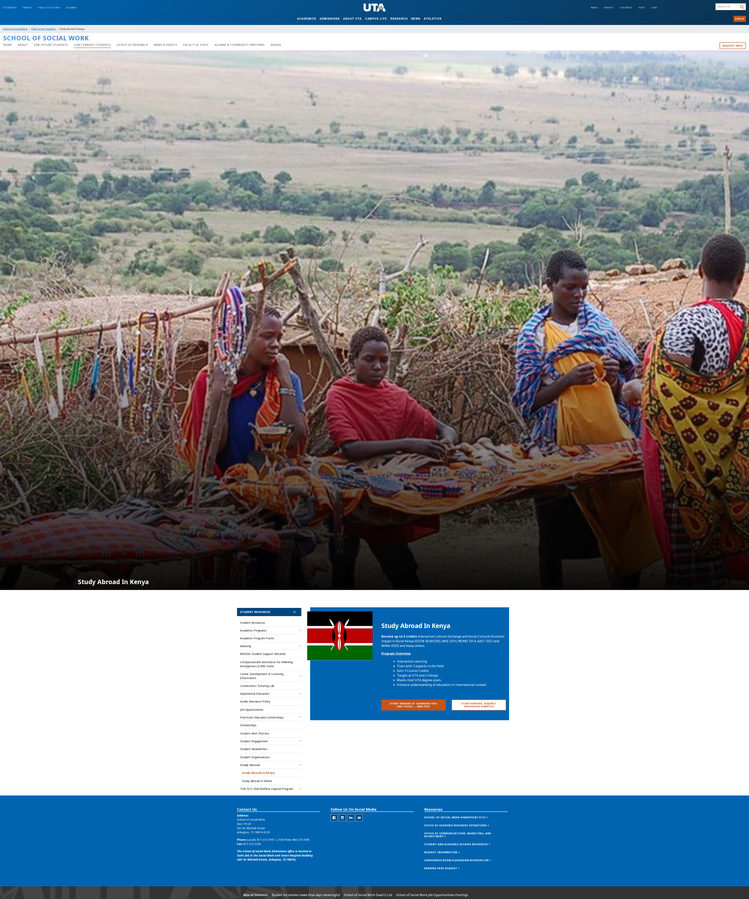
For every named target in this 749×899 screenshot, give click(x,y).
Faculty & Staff (49, 7)
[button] (460, 817)
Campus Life (376, 18)
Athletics (433, 18)
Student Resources (255, 612)
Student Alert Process (254, 733)
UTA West (626, 7)
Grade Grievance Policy (255, 701)
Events (609, 7)
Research (399, 18)
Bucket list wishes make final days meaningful (306, 895)
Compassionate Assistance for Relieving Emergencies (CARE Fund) (266, 664)
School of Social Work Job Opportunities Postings (432, 895)
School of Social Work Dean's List (368, 895)
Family (27, 7)
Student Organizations (255, 757)
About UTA (352, 18)
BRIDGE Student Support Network (263, 654)
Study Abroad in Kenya (258, 773)
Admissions (329, 18)
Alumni (71, 7)
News (415, 18)
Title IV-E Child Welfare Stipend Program (266, 789)
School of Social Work (15, 29)
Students (10, 7)
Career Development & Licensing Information (262, 676)
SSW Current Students (43, 29)
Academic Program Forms (257, 638)
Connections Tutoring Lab (257, 686)
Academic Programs (253, 630)
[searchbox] (727, 7)
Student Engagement (254, 741)
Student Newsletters (254, 749)
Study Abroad (250, 765)
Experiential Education (254, 693)
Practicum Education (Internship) (261, 717)
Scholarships (248, 725)
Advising (245, 646)
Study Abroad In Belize (257, 781)
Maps (594, 7)
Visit (642, 7)
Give (654, 7)
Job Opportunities (251, 709)
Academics (306, 18)
